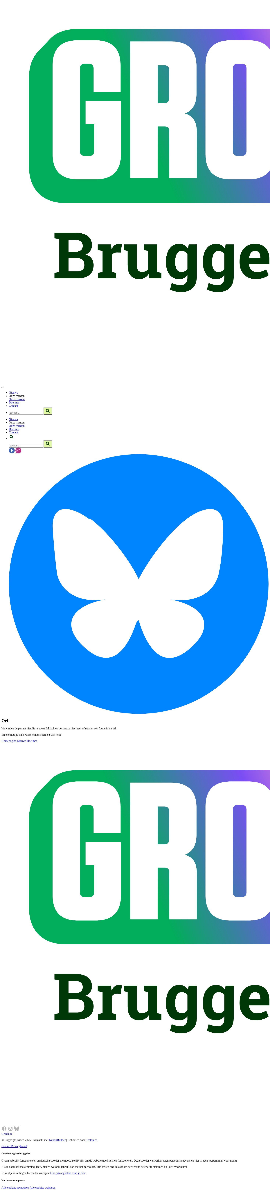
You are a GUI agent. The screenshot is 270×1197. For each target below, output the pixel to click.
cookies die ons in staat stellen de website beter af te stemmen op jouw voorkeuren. (66, 1195)
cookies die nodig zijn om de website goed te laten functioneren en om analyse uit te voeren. (81, 1191)
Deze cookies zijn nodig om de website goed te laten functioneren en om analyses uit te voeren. (75, 1187)
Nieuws (13, 392)
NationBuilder (57, 1140)
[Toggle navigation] (2, 387)
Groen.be (6, 1133)
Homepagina (8, 740)
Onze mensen (17, 399)
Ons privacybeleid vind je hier (67, 1173)
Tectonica (91, 1140)
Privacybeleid (19, 1146)
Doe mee (14, 402)
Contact (13, 405)
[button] (11, 438)
